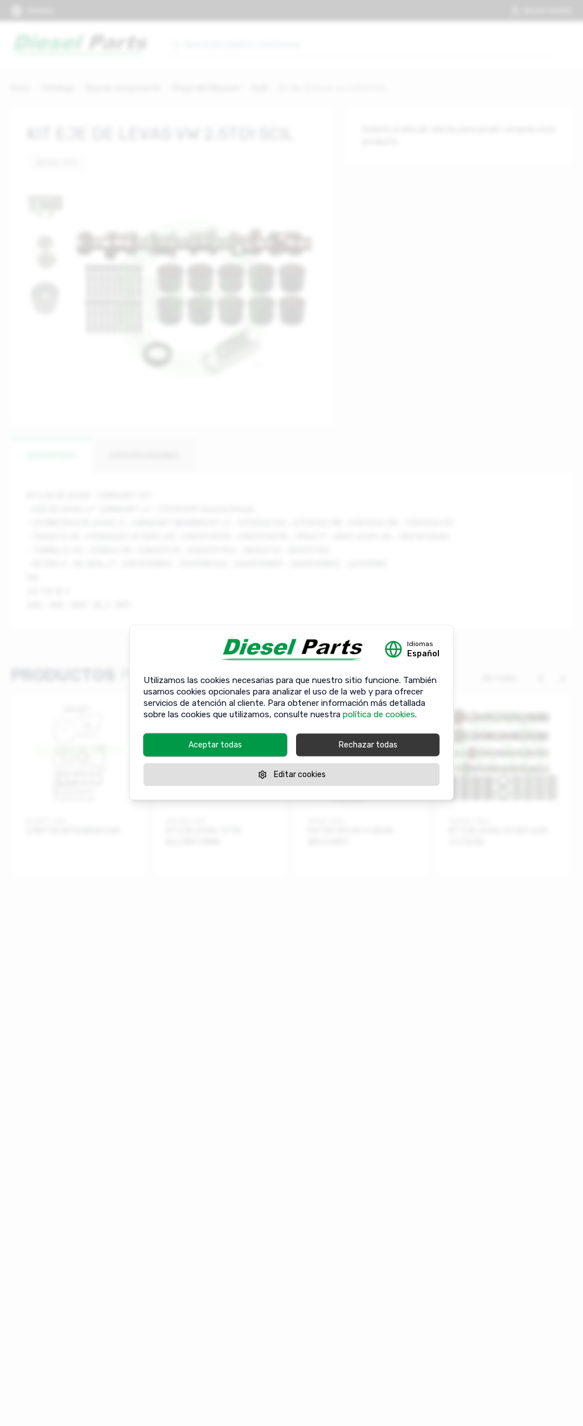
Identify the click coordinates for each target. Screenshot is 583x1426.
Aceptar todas (215, 744)
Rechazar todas (368, 744)
